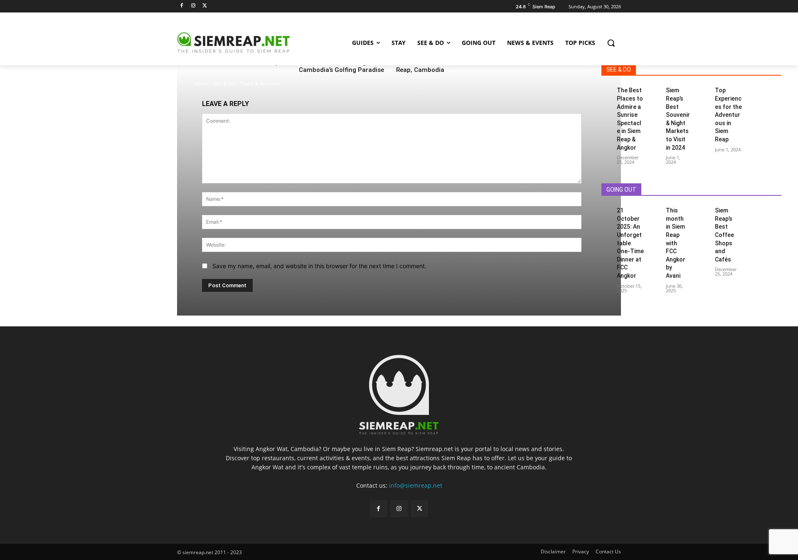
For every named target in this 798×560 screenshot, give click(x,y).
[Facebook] (182, 6)
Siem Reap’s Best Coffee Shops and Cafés (724, 235)
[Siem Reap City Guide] (243, 43)
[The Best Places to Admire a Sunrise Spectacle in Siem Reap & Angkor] (606, 89)
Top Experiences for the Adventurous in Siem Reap (728, 115)
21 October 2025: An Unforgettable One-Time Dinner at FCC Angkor (630, 243)
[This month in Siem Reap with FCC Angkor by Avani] (655, 210)
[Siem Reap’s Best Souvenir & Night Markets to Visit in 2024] (655, 89)
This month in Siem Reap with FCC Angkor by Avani (675, 243)
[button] (611, 43)
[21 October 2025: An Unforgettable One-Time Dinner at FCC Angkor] (606, 210)
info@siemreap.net (415, 485)
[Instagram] (193, 6)
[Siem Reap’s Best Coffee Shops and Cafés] (704, 210)
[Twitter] (205, 6)
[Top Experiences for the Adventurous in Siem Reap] (704, 89)
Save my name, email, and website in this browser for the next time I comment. (319, 265)
